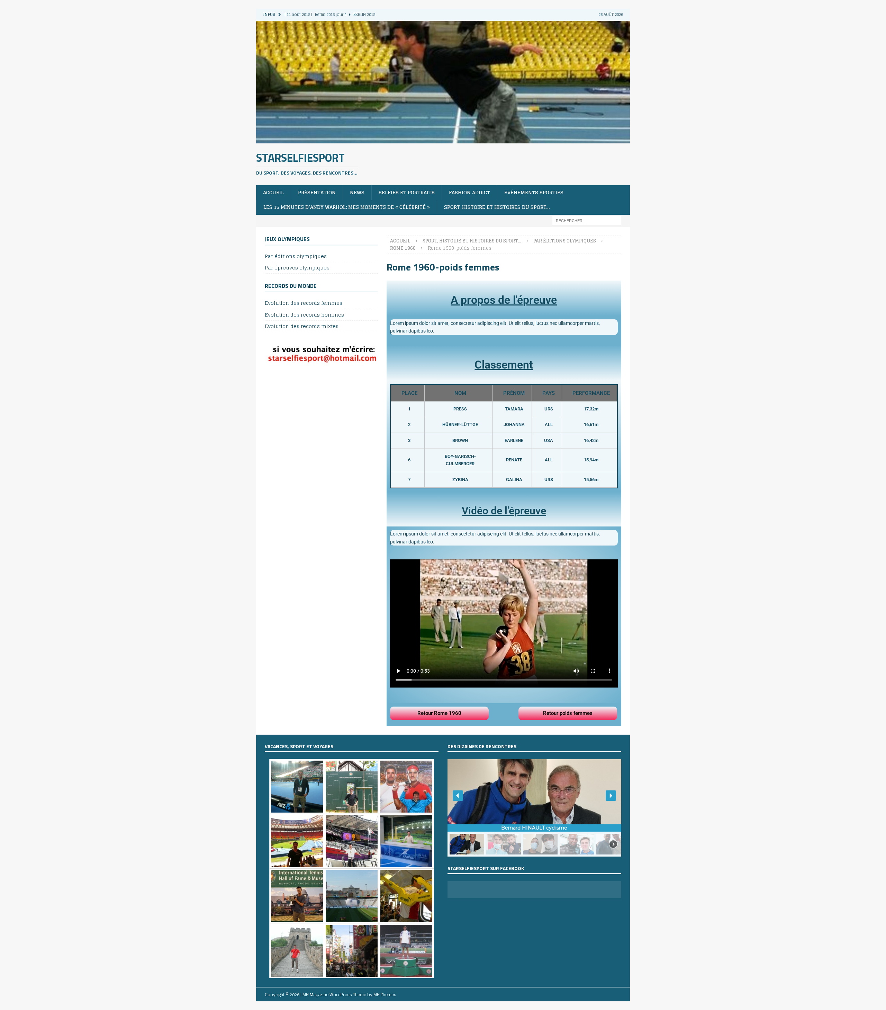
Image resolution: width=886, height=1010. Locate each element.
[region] (534, 808)
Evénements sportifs (533, 192)
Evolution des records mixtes (301, 326)
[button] (458, 795)
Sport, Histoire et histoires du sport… (497, 207)
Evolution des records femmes (303, 303)
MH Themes (384, 994)
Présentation (317, 192)
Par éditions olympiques (296, 256)
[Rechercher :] (586, 220)
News (357, 192)
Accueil (273, 192)
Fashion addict (469, 192)
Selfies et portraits (407, 192)
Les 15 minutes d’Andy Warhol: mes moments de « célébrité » (346, 207)
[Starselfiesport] (443, 139)
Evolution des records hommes (304, 314)
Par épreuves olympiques (297, 267)
